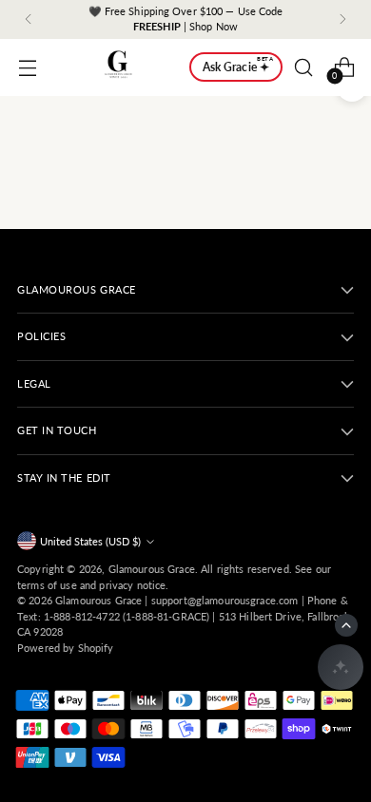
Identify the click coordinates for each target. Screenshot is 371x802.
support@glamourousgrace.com (225, 600)
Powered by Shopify (65, 647)
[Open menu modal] (27, 67)
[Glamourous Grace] (118, 67)
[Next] (342, 19)
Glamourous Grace (151, 569)
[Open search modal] (302, 67)
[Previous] (28, 19)
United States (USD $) (90, 541)
